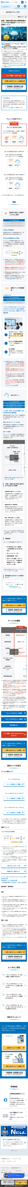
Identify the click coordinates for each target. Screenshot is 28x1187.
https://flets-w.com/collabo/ (17, 65)
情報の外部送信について (16, 1167)
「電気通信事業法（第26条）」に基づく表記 (13, 882)
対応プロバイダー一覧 (13, 866)
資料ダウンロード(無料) (14, 1048)
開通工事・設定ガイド (13, 871)
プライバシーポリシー (5, 1167)
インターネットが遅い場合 (11, 385)
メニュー (25, 8)
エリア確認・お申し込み (14, 75)
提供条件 (11, 278)
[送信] (24, 1170)
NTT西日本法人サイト (6, 1158)
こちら (9, 107)
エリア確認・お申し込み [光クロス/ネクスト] (13, 734)
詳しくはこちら (8, 479)
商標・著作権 (3, 1172)
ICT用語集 (10, 1172)
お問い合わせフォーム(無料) (14, 81)
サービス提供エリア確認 (14, 784)
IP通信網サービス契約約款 (8, 880)
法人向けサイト (6, 6)
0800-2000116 (8, 1182)
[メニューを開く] (26, 2)
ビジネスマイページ (19, 8)
